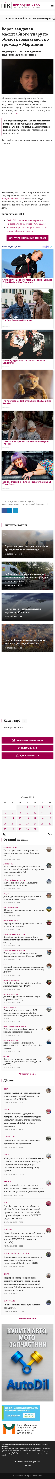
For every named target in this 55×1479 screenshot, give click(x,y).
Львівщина (8, 864)
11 (42, 812)
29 (20, 829)
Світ (6, 1089)
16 (27, 818)
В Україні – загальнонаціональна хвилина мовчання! (23, 911)
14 (13, 818)
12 (50, 812)
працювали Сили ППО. (13, 198)
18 (42, 818)
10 (35, 812)
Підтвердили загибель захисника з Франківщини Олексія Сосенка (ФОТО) (22, 954)
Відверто (8, 1229)
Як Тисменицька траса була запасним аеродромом (22, 1306)
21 (13, 823)
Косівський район (11, 980)
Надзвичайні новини (34, 504)
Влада (4, 504)
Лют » (50, 834)
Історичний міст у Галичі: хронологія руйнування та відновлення (22, 1142)
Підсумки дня (29, 748)
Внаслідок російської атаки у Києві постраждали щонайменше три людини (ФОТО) (23, 940)
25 (42, 823)
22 (20, 823)
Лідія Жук (31, 501)
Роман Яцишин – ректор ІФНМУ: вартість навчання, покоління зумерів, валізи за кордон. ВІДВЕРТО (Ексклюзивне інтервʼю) (24, 1238)
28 (13, 829)
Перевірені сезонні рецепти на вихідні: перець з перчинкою (22, 924)
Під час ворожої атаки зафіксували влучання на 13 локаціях (20, 884)
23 (27, 823)
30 (27, 829)
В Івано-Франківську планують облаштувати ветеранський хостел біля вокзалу (22, 1045)
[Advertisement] (27, 686)
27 (5, 829)
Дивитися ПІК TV (29, 755)
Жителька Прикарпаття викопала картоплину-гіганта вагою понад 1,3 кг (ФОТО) (22, 1062)
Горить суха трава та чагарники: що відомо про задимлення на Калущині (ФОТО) (21, 853)
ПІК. (17, 113)
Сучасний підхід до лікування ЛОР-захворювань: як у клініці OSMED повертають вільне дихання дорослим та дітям (23, 1014)
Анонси (7, 1181)
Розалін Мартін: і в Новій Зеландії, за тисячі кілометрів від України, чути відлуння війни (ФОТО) (22, 1096)
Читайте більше (27, 1074)
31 (35, 829)
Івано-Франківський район (14, 1026)
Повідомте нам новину (29, 740)
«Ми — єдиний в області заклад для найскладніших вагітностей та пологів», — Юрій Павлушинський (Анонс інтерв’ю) (24, 1188)
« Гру (4, 834)
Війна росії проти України (14, 880)
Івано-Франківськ (16, 504)
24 (35, 823)
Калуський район (10, 848)
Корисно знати (9, 1008)
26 (50, 823)
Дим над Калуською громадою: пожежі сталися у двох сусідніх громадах (22, 897)
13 (5, 818)
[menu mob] (52, 6)
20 (5, 823)
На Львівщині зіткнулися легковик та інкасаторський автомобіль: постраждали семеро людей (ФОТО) (27, 577)
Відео (6, 1202)
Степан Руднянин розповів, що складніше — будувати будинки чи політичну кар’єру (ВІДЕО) (24, 970)
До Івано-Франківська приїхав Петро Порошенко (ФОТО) (21, 998)
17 (35, 818)
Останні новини (15, 840)
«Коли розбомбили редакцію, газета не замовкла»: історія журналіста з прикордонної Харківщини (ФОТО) (23, 1260)
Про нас (27, 1465)
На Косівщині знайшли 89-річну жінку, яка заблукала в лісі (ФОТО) (22, 984)
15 (20, 818)
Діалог (8, 1080)
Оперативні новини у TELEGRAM (27, 238)
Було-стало (9, 1137)
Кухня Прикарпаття (11, 921)
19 (50, 818)
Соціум (6, 894)
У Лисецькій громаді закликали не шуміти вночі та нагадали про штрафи (24, 1030)
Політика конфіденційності (27, 1461)
